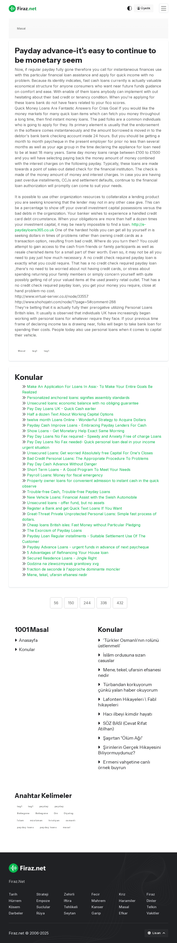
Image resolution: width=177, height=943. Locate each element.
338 (103, 603)
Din (56, 813)
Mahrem (98, 900)
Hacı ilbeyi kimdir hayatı (127, 714)
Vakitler (153, 913)
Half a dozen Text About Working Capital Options (70, 414)
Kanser (97, 907)
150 (71, 603)
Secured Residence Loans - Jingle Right (62, 558)
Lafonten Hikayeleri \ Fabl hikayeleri (127, 702)
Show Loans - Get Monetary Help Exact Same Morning (75, 430)
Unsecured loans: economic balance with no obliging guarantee (83, 403)
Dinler (151, 900)
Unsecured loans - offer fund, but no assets (65, 502)
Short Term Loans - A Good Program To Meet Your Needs (78, 469)
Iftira (67, 900)
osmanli (71, 820)
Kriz (122, 894)
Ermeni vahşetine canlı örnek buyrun (124, 764)
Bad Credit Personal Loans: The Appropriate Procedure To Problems (87, 458)
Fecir (95, 894)
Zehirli (69, 894)
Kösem (14, 907)
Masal (21, 28)
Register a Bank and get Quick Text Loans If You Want (74, 508)
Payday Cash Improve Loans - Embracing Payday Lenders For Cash (86, 425)
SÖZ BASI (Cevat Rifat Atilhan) (122, 726)
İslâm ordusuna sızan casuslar (121, 657)
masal (67, 827)
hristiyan (54, 820)
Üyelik (145, 8)
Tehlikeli (71, 907)
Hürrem (15, 900)
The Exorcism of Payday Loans (54, 530)
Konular (27, 649)
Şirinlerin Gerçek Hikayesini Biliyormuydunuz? (129, 750)
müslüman (36, 820)
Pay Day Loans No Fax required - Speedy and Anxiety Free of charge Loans (94, 436)
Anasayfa (28, 640)
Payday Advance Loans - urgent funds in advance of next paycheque (88, 547)
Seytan (70, 913)
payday (44, 806)
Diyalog (69, 813)
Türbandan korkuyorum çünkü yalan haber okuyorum (128, 687)
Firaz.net (16, 933)
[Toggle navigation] (163, 8)
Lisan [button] (157, 933)
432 (120, 603)
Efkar (123, 913)
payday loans (25, 827)
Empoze (43, 900)
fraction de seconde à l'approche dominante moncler (73, 569)
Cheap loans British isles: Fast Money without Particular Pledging (83, 525)
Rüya (40, 913)
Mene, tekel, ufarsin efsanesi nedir (57, 574)
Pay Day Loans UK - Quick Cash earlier (61, 408)
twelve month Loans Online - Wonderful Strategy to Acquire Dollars (86, 419)
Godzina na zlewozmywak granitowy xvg (63, 563)
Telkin (151, 907)
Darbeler (16, 913)
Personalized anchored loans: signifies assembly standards (78, 397)
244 (87, 603)
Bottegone (23, 813)
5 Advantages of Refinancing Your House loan (67, 552)
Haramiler (127, 900)
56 (56, 603)
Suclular (43, 907)
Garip (96, 913)
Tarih (13, 894)
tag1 (34, 351)
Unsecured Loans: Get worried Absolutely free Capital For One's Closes (90, 453)
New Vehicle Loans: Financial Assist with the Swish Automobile (82, 497)
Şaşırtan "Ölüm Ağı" (122, 738)
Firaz (151, 894)
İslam (20, 820)
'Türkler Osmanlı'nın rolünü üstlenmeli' (128, 642)
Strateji (42, 894)
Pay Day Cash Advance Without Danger (62, 464)
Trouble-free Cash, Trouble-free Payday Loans (68, 491)
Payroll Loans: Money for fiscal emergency (65, 475)
